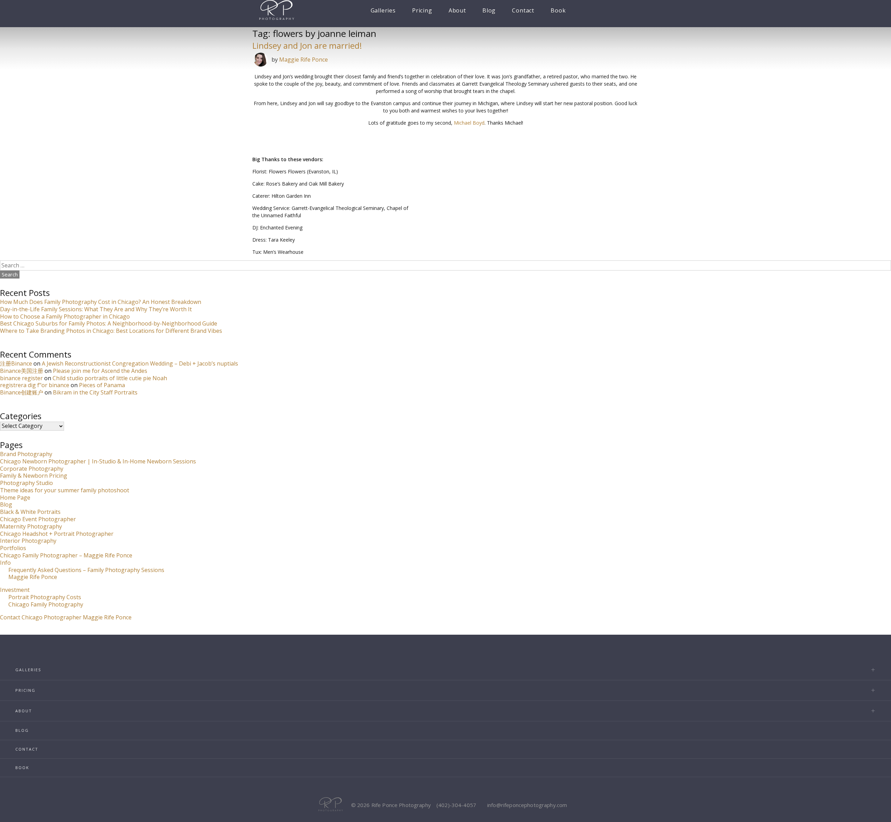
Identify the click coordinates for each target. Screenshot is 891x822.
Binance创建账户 (21, 392)
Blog (489, 10)
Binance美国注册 (21, 371)
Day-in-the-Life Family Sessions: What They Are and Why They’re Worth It (96, 309)
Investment (15, 590)
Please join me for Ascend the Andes (100, 371)
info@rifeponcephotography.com (527, 804)
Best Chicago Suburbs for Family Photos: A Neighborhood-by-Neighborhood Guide (108, 323)
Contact (523, 10)
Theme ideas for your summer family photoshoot (64, 490)
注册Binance (16, 363)
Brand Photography (26, 454)
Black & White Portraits (30, 512)
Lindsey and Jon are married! (307, 45)
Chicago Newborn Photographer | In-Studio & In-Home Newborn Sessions (98, 461)
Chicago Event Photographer (38, 519)
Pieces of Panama (102, 385)
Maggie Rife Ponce (303, 59)
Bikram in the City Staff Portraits (95, 392)
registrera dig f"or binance (34, 385)
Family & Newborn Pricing (33, 475)
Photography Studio (26, 483)
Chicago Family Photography (45, 604)
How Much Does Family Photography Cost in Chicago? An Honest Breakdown (100, 302)
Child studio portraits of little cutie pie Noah (110, 378)
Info (5, 562)
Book (558, 10)
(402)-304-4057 (456, 804)
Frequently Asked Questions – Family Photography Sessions (86, 570)
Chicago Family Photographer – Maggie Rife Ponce (66, 555)
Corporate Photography (31, 468)
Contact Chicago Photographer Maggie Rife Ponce (66, 617)
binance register (21, 378)
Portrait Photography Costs (44, 597)
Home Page (15, 497)
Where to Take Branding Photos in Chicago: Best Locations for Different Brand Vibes (111, 331)
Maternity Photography (31, 526)
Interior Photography (28, 541)
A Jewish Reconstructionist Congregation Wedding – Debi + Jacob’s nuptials (140, 363)
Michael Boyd (469, 122)
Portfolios (13, 548)
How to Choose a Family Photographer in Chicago (65, 316)
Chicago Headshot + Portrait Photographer (56, 534)
